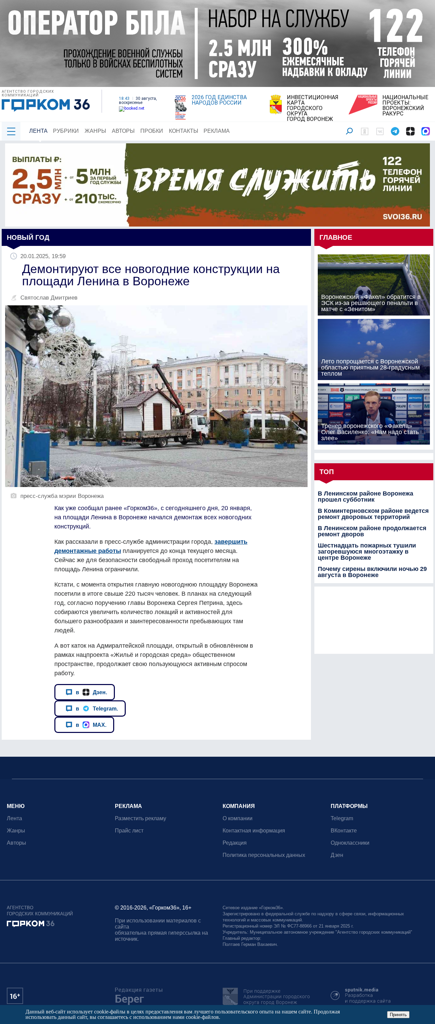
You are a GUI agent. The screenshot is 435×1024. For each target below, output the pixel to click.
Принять (398, 1014)
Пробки (151, 131)
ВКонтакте (344, 830)
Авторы (123, 131)
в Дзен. (91, 692)
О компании (238, 818)
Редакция (235, 843)
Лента (38, 131)
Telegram (342, 818)
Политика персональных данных (264, 855)
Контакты (183, 131)
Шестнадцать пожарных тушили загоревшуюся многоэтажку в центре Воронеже (367, 551)
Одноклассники (350, 843)
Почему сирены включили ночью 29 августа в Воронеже (372, 572)
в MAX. (91, 725)
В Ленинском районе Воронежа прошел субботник (365, 496)
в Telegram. (97, 708)
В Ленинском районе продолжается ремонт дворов (372, 531)
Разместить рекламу (140, 818)
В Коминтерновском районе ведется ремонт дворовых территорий (373, 514)
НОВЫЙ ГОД (28, 237)
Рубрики (66, 131)
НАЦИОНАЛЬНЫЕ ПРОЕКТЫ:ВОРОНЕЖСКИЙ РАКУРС (405, 105)
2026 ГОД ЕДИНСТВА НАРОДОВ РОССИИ (219, 100)
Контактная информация (254, 830)
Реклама (217, 131)
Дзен (337, 855)
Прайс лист (129, 830)
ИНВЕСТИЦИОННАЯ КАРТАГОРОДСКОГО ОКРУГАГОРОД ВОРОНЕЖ (312, 108)
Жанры (95, 131)
